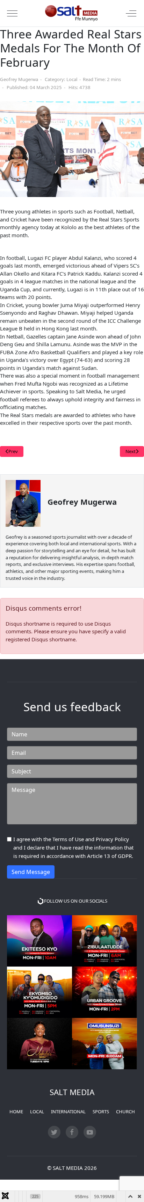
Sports (101, 1111)
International (68, 1111)
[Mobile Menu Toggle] (12, 13)
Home (16, 1111)
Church (125, 1111)
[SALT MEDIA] (71, 13)
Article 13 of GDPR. (110, 855)
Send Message (31, 872)
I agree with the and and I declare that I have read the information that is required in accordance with (73, 847)
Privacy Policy (112, 839)
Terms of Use (68, 839)
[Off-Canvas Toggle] (131, 13)
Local (71, 79)
